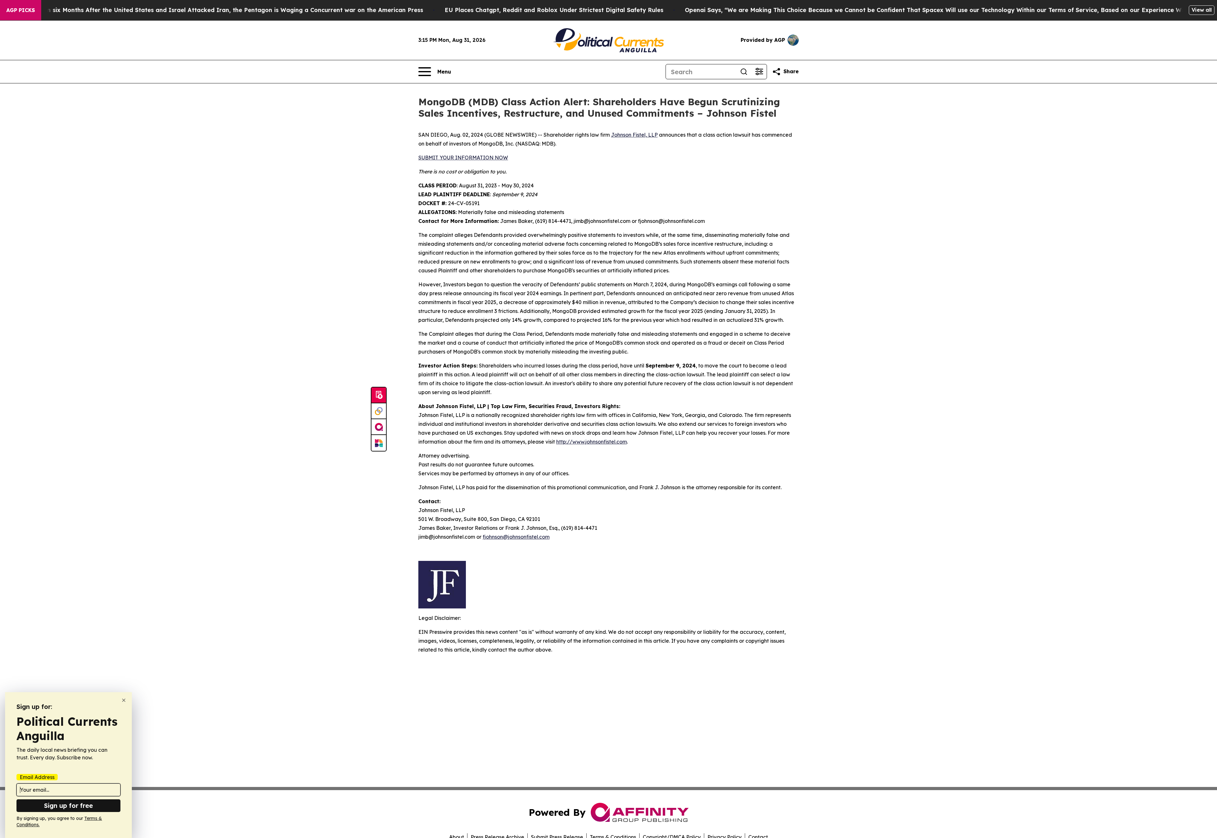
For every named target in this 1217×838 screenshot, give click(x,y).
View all (1202, 10)
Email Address (37, 777)
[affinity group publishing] (378, 427)
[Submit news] (378, 395)
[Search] (743, 71)
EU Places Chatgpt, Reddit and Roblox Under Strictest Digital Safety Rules (554, 10)
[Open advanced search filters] (759, 71)
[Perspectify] (378, 411)
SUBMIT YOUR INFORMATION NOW (463, 157)
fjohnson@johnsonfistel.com (516, 537)
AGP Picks (20, 10)
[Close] (124, 700)
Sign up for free (68, 805)
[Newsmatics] (378, 443)
